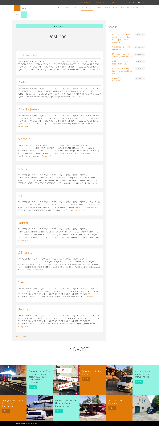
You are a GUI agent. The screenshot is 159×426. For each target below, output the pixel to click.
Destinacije (86, 8)
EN (142, 8)
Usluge (74, 8)
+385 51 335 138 (120, 2)
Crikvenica (25, 252)
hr (139, 2)
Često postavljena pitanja (117, 8)
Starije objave (21, 336)
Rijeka (22, 82)
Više (31, 387)
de (143, 2)
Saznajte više (95, 69)
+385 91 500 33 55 (102, 2)
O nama (65, 8)
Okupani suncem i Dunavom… (119, 79)
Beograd (24, 309)
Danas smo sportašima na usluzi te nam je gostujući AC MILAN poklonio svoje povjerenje (123, 38)
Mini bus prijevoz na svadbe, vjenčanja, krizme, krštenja (123, 55)
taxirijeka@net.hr (86, 2)
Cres (21, 282)
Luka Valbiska (27, 55)
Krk (20, 195)
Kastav (22, 168)
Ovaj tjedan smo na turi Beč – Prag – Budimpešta (123, 62)
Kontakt (135, 8)
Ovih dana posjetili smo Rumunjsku (121, 48)
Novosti (99, 8)
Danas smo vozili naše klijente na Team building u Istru (122, 71)
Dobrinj (23, 222)
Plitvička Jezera (28, 109)
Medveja (24, 139)
